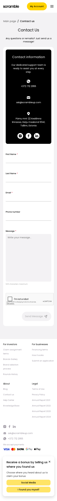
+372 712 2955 (28, 86)
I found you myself (28, 489)
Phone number (13, 211)
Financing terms (40, 349)
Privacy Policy (38, 394)
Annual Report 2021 (41, 400)
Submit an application (43, 360)
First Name (12, 154)
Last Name (12, 173)
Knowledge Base (11, 405)
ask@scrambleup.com (28, 102)
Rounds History (10, 374)
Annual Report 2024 (41, 416)
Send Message (34, 316)
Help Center (8, 400)
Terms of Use (38, 389)
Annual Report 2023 (41, 411)
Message (11, 231)
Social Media (28, 482)
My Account (37, 6)
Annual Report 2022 (41, 405)
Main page (9, 21)
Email (9, 192)
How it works (38, 355)
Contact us (8, 394)
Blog (5, 389)
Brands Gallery (10, 359)
